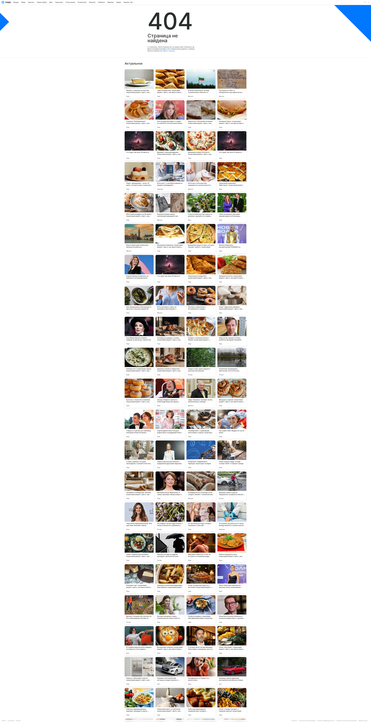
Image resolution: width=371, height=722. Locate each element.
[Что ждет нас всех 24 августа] (139, 145)
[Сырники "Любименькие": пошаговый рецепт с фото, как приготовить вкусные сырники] (139, 114)
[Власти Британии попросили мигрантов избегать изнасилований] (139, 238)
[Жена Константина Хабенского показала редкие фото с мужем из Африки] (231, 609)
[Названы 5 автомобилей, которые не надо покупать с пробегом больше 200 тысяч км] (170, 671)
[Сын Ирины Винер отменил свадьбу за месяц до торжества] (139, 331)
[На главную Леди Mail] (7, 2)
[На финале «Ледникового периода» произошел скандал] (200, 455)
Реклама (18, 720)
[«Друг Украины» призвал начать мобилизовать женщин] (200, 393)
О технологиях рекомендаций (307, 720)
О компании (11, 720)
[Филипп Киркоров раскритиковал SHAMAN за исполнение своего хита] (231, 238)
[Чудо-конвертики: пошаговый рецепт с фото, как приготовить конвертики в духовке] (170, 83)
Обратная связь (363, 720)
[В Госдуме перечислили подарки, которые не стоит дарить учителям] (139, 640)
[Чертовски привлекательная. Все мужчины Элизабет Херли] (139, 516)
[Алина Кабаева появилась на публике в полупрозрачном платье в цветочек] (139, 269)
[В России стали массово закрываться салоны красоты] (200, 176)
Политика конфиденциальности (326, 720)
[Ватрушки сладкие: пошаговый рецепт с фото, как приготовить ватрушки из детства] (231, 393)
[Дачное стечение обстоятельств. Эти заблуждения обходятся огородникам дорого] (139, 609)
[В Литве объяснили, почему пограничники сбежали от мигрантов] (200, 83)
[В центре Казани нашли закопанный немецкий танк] (170, 207)
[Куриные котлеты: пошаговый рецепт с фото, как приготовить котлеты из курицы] (231, 269)
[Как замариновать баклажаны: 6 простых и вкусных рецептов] (139, 300)
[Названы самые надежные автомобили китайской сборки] (231, 671)
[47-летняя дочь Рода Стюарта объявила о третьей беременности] (200, 516)
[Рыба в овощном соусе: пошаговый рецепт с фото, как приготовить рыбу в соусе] (231, 547)
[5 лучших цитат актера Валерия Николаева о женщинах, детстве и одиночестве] (200, 640)
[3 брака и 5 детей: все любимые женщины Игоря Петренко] (139, 424)
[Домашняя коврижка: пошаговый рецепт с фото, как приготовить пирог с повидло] (170, 238)
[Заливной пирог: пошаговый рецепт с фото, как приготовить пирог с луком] (231, 114)
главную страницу (168, 51)
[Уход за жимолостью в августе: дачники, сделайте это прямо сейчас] (200, 207)
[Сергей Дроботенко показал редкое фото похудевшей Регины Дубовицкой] (170, 424)
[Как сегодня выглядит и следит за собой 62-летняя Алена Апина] (170, 114)
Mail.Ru (4, 720)
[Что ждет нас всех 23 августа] (231, 145)
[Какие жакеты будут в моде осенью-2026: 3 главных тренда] (231, 455)
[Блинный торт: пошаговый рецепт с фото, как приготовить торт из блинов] (139, 578)
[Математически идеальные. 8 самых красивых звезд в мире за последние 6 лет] (170, 485)
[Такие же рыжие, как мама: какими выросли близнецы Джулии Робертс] (231, 207)
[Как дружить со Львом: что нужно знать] (200, 671)
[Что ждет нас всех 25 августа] (170, 269)
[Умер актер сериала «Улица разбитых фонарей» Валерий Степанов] (231, 331)
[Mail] (3, 2)
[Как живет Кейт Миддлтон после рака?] (231, 424)
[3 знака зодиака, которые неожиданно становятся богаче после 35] (139, 455)
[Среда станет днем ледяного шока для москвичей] (200, 362)
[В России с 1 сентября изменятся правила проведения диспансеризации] (170, 176)
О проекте (294, 720)
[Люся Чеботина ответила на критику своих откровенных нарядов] (231, 578)
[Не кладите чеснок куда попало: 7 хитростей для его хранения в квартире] (170, 516)
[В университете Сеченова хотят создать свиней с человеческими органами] (200, 485)
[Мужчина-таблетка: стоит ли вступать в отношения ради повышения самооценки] (200, 547)
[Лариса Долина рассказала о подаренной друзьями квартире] (170, 455)
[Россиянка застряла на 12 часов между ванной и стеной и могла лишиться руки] (231, 516)
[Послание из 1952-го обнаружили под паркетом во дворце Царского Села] (231, 83)
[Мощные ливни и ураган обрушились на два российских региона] (231, 485)
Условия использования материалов (346, 720)
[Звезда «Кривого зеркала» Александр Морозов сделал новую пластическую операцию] (170, 393)
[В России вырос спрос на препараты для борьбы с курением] (170, 300)
